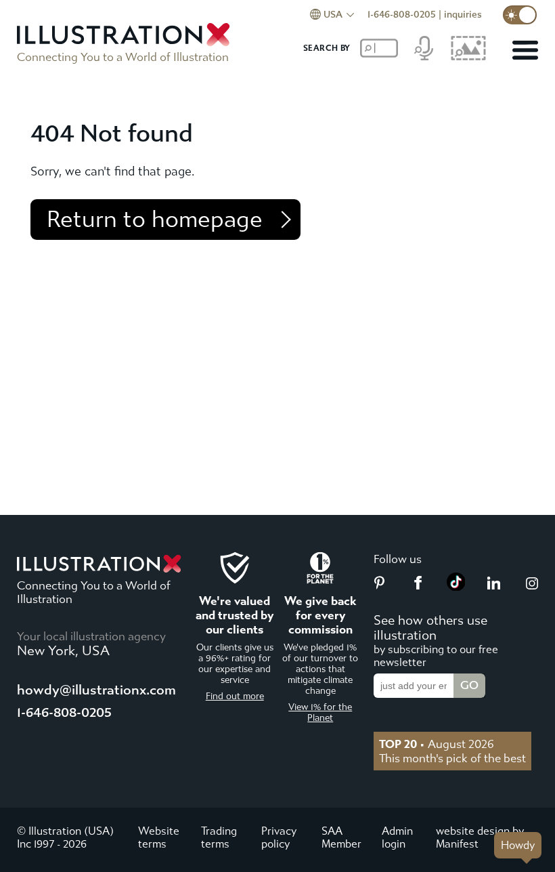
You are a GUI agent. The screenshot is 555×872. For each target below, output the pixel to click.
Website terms (158, 837)
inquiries (463, 14)
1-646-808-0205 (402, 14)
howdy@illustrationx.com (96, 690)
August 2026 (436, 744)
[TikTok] (456, 587)
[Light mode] (519, 15)
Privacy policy (278, 837)
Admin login (397, 837)
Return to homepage (155, 219)
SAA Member (341, 837)
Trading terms (219, 837)
